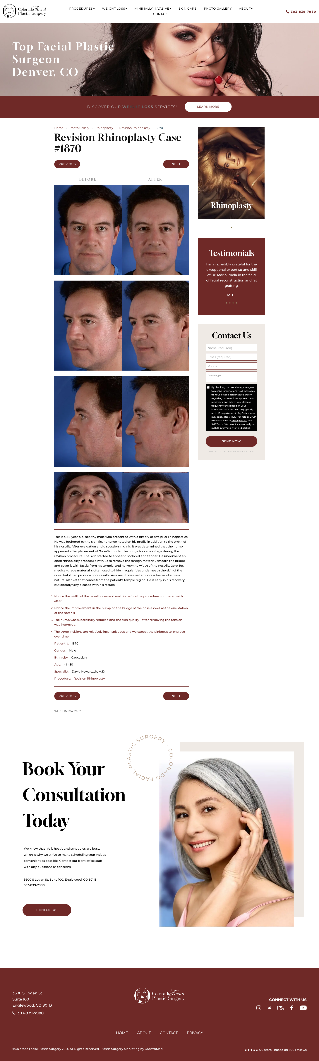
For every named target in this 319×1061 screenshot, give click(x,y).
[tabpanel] (231, 173)
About (245, 8)
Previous (67, 164)
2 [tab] (226, 227)
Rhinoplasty (104, 128)
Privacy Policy (239, 420)
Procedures (81, 8)
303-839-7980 (34, 885)
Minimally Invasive (151, 8)
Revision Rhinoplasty (134, 128)
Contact (161, 14)
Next (176, 164)
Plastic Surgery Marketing (120, 1049)
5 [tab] (241, 227)
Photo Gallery (218, 8)
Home (59, 128)
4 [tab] (236, 227)
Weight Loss (113, 8)
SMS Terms (217, 424)
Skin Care (188, 8)
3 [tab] (231, 227)
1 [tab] (221, 227)
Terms (250, 451)
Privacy (241, 451)
